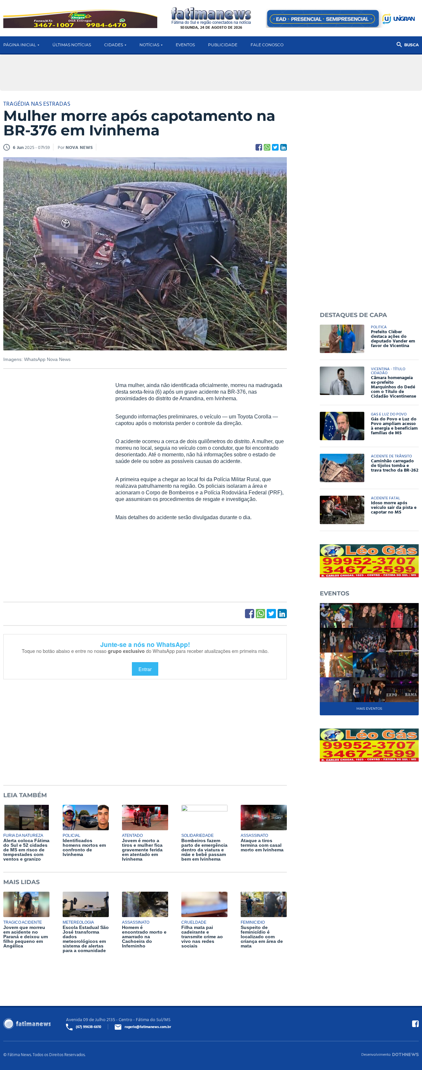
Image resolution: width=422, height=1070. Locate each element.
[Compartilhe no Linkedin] (283, 147)
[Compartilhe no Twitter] (275, 147)
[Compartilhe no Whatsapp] (267, 147)
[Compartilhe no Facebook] (259, 147)
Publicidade (222, 44)
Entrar (145, 668)
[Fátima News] (211, 16)
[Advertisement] (52, 483)
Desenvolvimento (376, 1054)
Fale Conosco (267, 44)
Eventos (185, 44)
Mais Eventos (369, 708)
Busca (411, 44)
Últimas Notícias (71, 44)
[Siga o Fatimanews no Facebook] (415, 1023)
